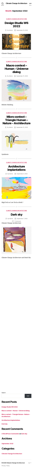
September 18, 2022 (22, 30)
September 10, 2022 (22, 76)
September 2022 (7, 443)
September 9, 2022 (22, 174)
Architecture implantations (16, 168)
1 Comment (17, 221)
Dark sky (16, 214)
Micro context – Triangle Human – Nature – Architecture (17, 120)
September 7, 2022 (22, 218)
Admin (11, 30)
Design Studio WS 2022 (16, 24)
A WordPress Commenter (10, 434)
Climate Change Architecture (16, 3)
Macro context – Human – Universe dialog (16, 69)
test (28, 396)
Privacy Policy (6, 465)
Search (4, 392)
